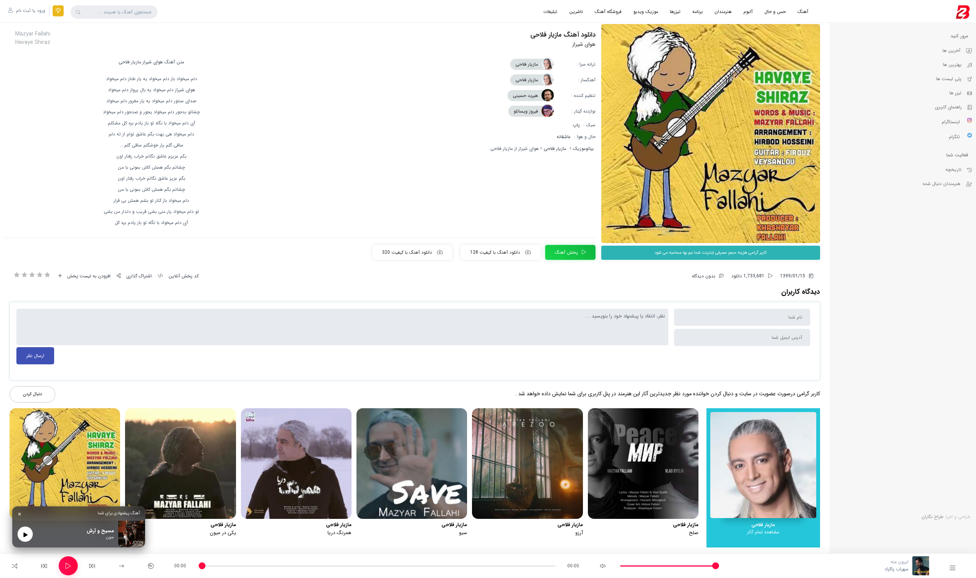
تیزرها (675, 11)
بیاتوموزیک (583, 148)
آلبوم (748, 11)
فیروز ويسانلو (526, 111)
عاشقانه (564, 136)
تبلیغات (550, 11)
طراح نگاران (932, 516)
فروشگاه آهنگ (608, 11)
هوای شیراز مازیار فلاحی (141, 62)
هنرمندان (723, 11)
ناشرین (576, 11)
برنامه (697, 11)
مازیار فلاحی (526, 64)
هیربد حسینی (525, 95)
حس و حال (775, 11)
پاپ (576, 125)
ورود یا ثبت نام (29, 10)
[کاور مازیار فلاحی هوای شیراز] (710, 133)
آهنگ (803, 11)
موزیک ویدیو (645, 11)
